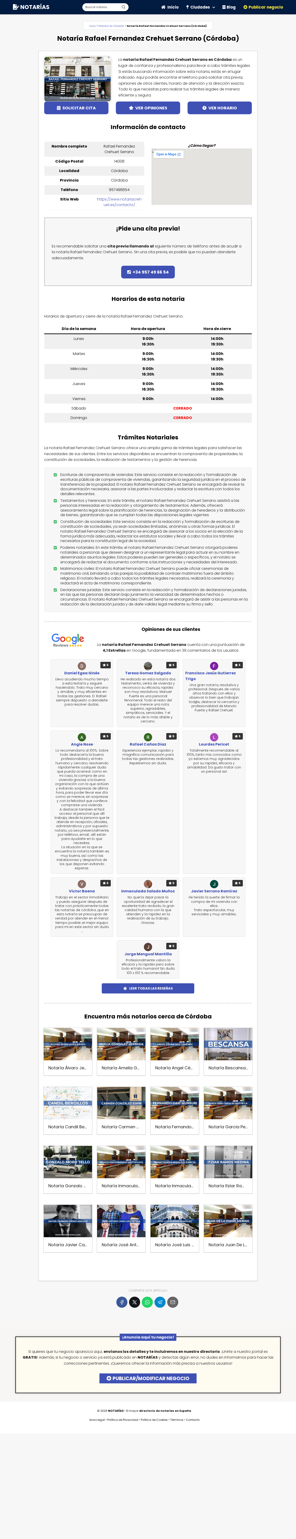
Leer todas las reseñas (151, 988)
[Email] (172, 1302)
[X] (134, 1302)
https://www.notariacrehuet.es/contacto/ (119, 202)
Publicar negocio (266, 7)
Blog (231, 7)
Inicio (173, 7)
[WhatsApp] (147, 1302)
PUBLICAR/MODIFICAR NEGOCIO (151, 1378)
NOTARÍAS (34, 7)
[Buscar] (123, 7)
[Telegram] (160, 1302)
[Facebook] (121, 1302)
